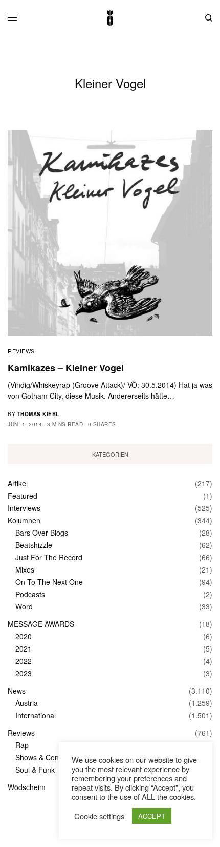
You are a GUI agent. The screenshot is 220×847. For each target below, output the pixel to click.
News (17, 690)
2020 (23, 636)
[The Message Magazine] (110, 18)
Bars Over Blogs (41, 532)
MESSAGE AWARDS (41, 623)
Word (24, 606)
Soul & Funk (35, 769)
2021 (23, 648)
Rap (22, 744)
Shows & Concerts (45, 757)
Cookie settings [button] (99, 816)
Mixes (24, 569)
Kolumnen (24, 520)
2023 (23, 673)
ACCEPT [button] (151, 816)
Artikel (18, 483)
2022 (23, 660)
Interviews (24, 507)
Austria (26, 702)
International (35, 715)
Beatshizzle (33, 544)
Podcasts (30, 594)
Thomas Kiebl (38, 414)
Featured (22, 495)
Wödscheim (27, 787)
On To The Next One (49, 581)
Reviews (21, 351)
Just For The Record (48, 557)
